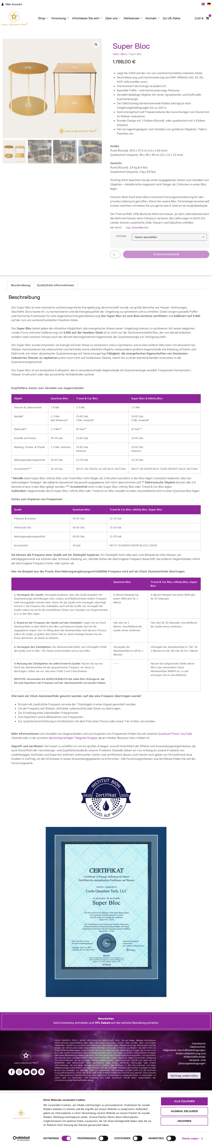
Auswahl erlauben (184, 1111)
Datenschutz (198, 1046)
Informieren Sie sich (85, 18)
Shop (41, 18)
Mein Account (13, 4)
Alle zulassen (184, 1101)
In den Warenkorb (166, 254)
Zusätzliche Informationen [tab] (55, 285)
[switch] (103, 1138)
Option (121, 236)
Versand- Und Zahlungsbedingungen (192, 1062)
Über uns (111, 18)
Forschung (59, 18)
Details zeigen (190, 1138)
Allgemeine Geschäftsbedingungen (184, 1050)
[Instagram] (19, 1072)
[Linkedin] (41, 1072)
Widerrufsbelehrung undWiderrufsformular (191, 1055)
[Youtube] (26, 1072)
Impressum (199, 1043)
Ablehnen (184, 1121)
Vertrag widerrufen (184, 1075)
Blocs (124, 54)
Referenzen (131, 18)
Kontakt (151, 18)
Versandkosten (140, 227)
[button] (96, 45)
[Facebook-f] (11, 1072)
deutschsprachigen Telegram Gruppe (73, 738)
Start (116, 54)
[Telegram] (34, 1072)
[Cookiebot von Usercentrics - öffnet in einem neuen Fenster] (21, 1138)
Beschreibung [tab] (20, 285)
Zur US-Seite (171, 18)
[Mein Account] (2, 4)
